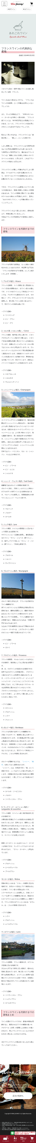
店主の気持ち (18, 1095)
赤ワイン (12, 9)
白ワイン (27, 9)
